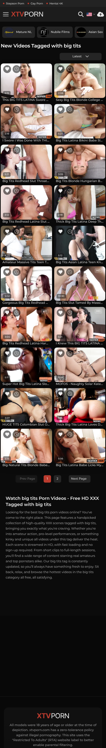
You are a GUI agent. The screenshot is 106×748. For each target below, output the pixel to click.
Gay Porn (37, 3)
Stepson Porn (15, 3)
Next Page (79, 479)
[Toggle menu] (5, 14)
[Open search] (80, 14)
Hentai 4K (56, 3)
